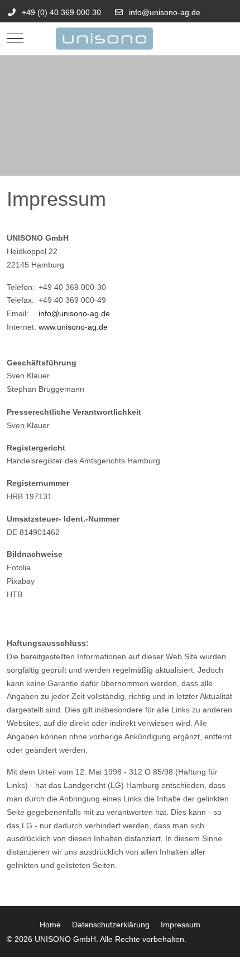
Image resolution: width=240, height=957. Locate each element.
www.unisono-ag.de (73, 326)
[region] (120, 115)
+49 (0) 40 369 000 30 (61, 12)
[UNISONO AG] (120, 38)
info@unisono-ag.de (164, 12)
